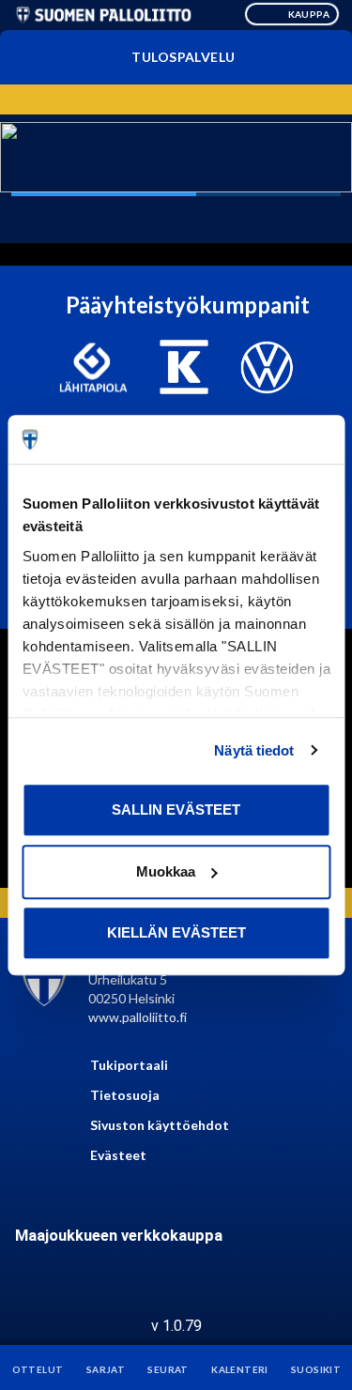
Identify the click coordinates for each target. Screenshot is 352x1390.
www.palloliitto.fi (137, 1017)
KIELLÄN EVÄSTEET (176, 932)
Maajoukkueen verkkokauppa (118, 1236)
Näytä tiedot (254, 750)
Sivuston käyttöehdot (159, 1125)
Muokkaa (165, 871)
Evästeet (118, 1155)
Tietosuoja (125, 1095)
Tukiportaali (129, 1065)
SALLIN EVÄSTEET (176, 809)
